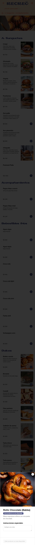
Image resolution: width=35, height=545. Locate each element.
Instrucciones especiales (13, 523)
